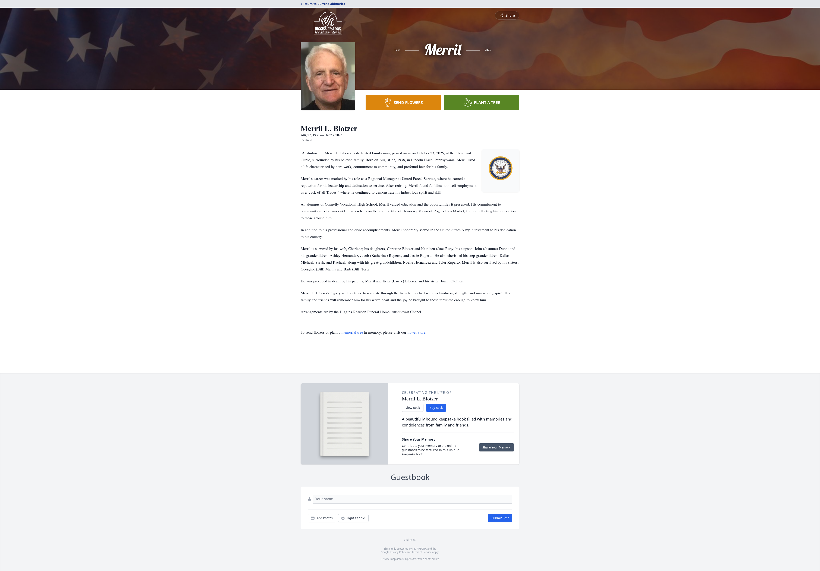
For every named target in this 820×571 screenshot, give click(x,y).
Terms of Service (422, 552)
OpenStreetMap (414, 559)
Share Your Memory (496, 447)
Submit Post (500, 518)
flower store (416, 332)
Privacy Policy (398, 552)
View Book (413, 408)
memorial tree (352, 332)
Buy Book (436, 408)
